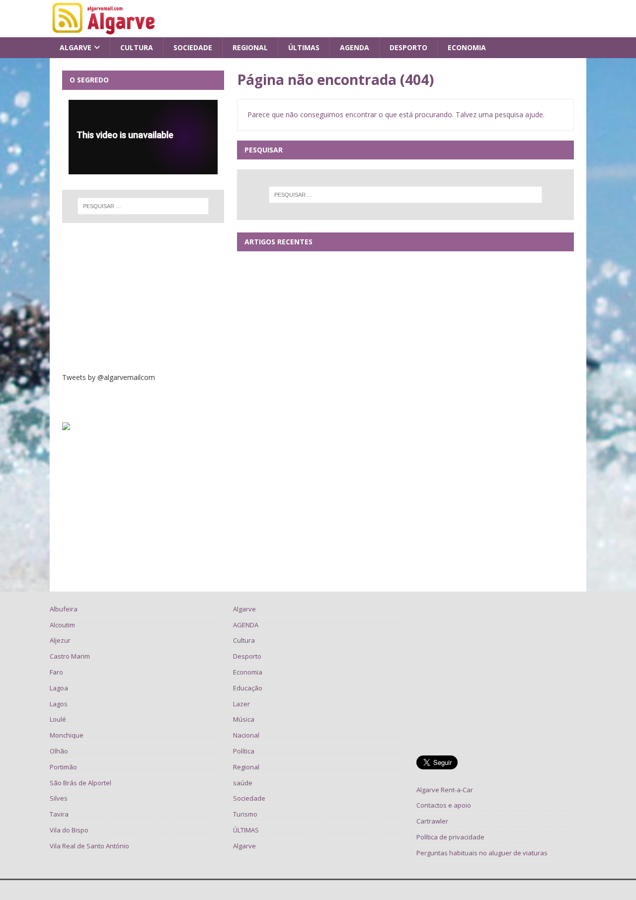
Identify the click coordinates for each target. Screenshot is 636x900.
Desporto (408, 47)
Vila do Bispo (69, 829)
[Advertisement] (143, 297)
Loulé (58, 719)
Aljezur (60, 640)
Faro (56, 672)
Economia (467, 47)
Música (243, 719)
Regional (250, 47)
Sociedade (192, 47)
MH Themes (184, 890)
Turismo (245, 814)
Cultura (136, 47)
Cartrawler (432, 821)
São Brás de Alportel (80, 782)
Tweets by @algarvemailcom (108, 377)
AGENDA (354, 47)
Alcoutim (62, 624)
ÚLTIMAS (303, 47)
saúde (242, 782)
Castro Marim (70, 656)
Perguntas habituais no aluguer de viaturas (482, 852)
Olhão (59, 751)
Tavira (59, 814)
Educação (247, 687)
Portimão (63, 766)
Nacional (246, 735)
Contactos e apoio (443, 805)
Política (243, 751)
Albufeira (64, 608)
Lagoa (59, 687)
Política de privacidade (450, 836)
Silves (59, 798)
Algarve (75, 47)
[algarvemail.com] (105, 31)
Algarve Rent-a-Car (444, 789)
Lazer (241, 703)
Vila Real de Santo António (89, 845)
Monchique (66, 735)
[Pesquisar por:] (405, 194)
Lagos (59, 703)
